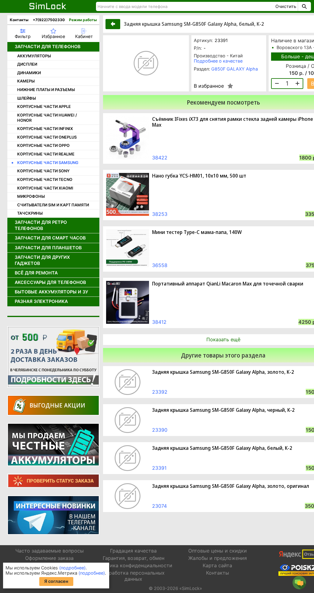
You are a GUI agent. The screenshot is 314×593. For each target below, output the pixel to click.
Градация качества (133, 551)
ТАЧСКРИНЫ (30, 213)
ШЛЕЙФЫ (26, 98)
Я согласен (56, 581)
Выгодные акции (57, 405)
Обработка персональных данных (133, 576)
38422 (159, 158)
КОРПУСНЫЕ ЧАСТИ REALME (46, 154)
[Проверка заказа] (53, 481)
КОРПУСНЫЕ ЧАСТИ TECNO (44, 179)
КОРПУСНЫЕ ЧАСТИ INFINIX (45, 128)
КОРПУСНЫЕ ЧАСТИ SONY (43, 171)
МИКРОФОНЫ (31, 196)
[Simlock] (48, 6)
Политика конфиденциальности (133, 565)
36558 (159, 265)
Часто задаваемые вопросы (49, 551)
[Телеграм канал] (53, 515)
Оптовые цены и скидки (217, 551)
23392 (159, 392)
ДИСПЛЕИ (27, 64)
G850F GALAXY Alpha (234, 68)
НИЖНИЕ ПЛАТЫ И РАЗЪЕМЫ (46, 89)
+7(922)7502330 (49, 19)
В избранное (209, 86)
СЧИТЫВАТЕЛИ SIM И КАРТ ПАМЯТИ (53, 205)
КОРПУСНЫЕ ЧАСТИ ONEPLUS (47, 137)
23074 (159, 506)
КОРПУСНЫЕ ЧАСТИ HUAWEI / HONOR (47, 118)
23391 (159, 468)
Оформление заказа (49, 558)
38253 (159, 214)
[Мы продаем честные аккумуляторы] (53, 444)
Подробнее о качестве (218, 60)
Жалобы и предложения (217, 558)
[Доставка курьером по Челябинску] (53, 357)
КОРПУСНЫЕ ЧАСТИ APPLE (44, 106)
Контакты (19, 19)
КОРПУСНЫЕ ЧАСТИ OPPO (43, 145)
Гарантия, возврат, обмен (133, 558)
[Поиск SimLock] (303, 6)
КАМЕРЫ (26, 81)
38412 (159, 322)
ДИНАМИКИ (29, 73)
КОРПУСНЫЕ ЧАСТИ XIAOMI (45, 188)
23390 (159, 430)
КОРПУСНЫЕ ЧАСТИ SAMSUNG (47, 162)
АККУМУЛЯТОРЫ (34, 56)
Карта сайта (217, 565)
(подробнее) (72, 567)
